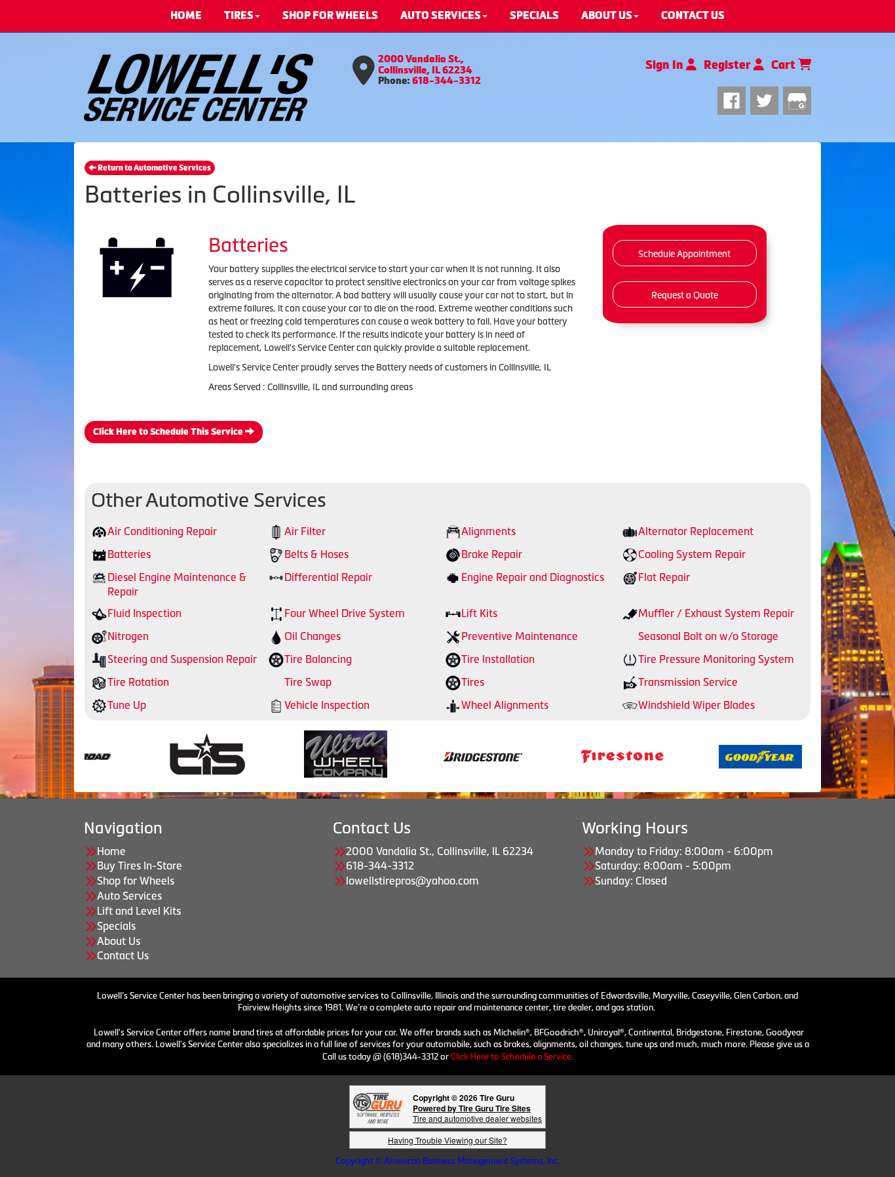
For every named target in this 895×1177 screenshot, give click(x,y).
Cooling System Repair (692, 554)
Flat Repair (664, 577)
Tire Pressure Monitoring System (716, 659)
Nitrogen (128, 636)
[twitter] (766, 99)
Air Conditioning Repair (162, 531)
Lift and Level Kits (139, 911)
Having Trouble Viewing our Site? (447, 1140)
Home (111, 851)
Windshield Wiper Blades (696, 705)
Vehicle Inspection (327, 705)
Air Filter (305, 531)
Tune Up (126, 705)
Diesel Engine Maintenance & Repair (176, 584)
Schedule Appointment (684, 254)
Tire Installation (498, 659)
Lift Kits (479, 613)
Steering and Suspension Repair (182, 659)
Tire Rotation (138, 682)
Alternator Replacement (695, 531)
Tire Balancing (318, 659)
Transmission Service (688, 682)
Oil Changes (312, 636)
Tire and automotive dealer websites (477, 1113)
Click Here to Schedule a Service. (512, 1057)
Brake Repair (491, 554)
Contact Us (123, 955)
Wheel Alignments (504, 705)
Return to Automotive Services (153, 167)
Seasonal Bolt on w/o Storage (708, 636)
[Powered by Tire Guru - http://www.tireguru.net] (377, 1107)
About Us (118, 941)
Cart (784, 64)
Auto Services (129, 896)
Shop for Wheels (135, 881)
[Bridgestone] (303, 755)
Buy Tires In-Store (139, 865)
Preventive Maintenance (519, 636)
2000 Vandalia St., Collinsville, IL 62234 (425, 64)
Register (728, 64)
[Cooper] (718, 755)
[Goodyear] (580, 755)
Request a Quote (684, 295)
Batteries (129, 554)
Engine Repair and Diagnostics (532, 577)
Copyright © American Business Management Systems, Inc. (447, 1161)
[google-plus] (797, 99)
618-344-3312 (446, 80)
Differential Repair (328, 577)
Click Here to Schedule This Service (169, 432)
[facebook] (733, 99)
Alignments (488, 531)
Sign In (665, 64)
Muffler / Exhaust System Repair (716, 613)
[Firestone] (442, 755)
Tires (472, 682)
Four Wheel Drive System (344, 613)
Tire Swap (308, 682)
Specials (116, 926)
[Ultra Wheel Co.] (165, 755)
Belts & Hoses (316, 554)
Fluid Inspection (144, 613)
